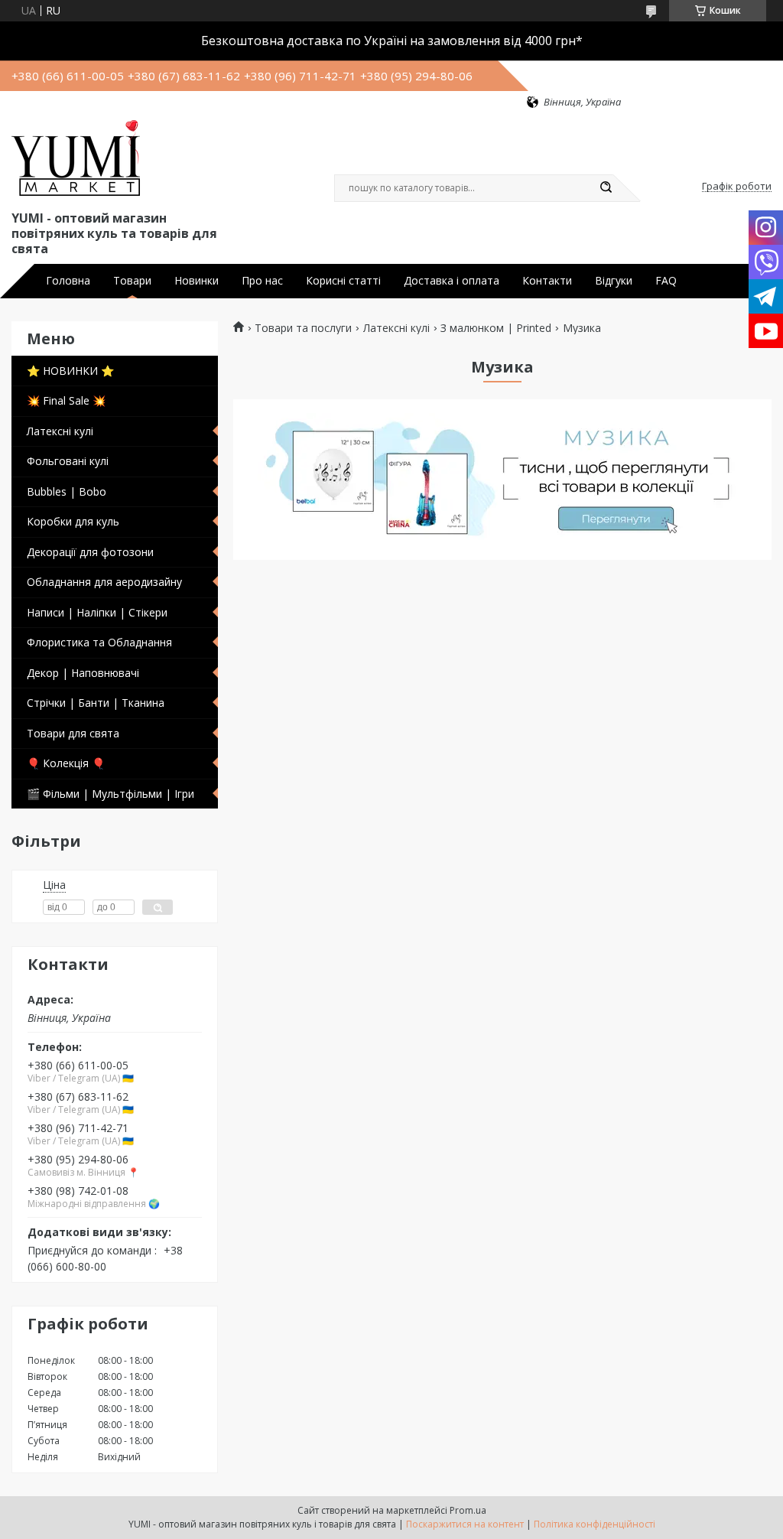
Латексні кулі (60, 431)
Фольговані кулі (68, 461)
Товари (132, 280)
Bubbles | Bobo (66, 491)
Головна (68, 280)
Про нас (262, 280)
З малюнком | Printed (495, 328)
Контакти (547, 280)
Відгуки (613, 280)
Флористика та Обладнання (99, 642)
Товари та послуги (303, 328)
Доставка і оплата (451, 280)
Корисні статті (343, 280)
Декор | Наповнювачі (83, 672)
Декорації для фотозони (90, 552)
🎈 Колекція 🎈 (66, 763)
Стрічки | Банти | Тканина (95, 702)
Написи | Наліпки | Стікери (97, 612)
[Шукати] (605, 188)
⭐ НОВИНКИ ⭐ (70, 370)
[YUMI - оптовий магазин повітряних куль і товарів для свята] (75, 158)
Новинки (196, 280)
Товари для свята (73, 733)
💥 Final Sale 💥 (66, 400)
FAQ (666, 280)
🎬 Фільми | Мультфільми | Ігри (110, 793)
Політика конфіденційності (594, 1524)
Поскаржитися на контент (465, 1524)
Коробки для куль (73, 521)
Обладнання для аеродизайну (104, 581)
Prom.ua (468, 1510)
